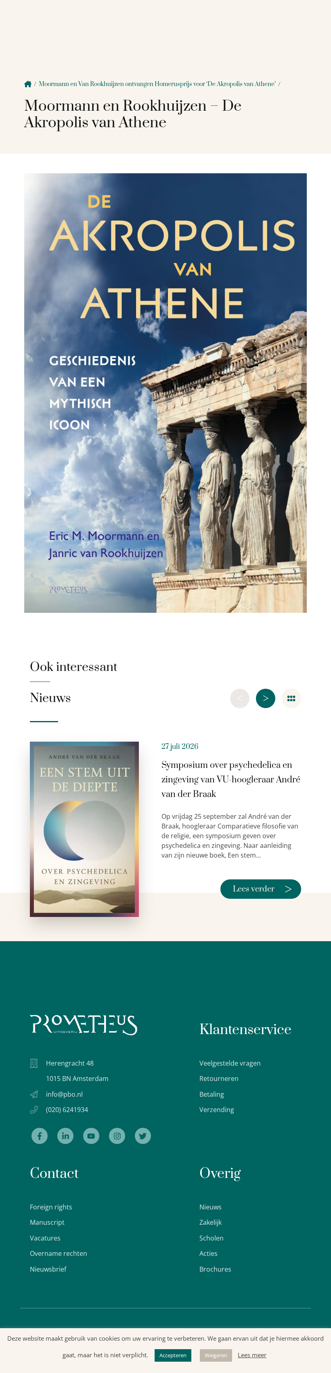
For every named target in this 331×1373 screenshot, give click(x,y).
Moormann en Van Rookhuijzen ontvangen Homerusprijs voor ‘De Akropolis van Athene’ (157, 84)
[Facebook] (39, 1136)
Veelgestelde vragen (230, 1063)
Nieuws (210, 1207)
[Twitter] (143, 1136)
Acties (208, 1253)
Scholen (211, 1238)
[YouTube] (91, 1136)
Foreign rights (51, 1207)
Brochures (215, 1269)
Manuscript (47, 1222)
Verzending (216, 1109)
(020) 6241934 (67, 1109)
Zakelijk (210, 1222)
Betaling (211, 1094)
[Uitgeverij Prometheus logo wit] (83, 1025)
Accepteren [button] (172, 1355)
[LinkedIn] (65, 1136)
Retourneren (219, 1078)
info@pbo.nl (64, 1094)
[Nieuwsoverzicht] (291, 698)
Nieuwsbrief (48, 1269)
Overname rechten (58, 1253)
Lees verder (262, 889)
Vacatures (45, 1238)
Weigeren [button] (216, 1355)
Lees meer (252, 1355)
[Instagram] (117, 1136)
